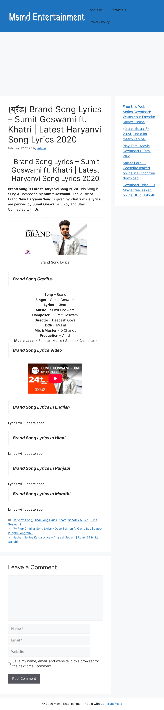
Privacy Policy (100, 22)
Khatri (62, 520)
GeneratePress (111, 704)
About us (96, 10)
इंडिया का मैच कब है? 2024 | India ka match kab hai (136, 134)
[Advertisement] (82, 62)
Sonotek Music (78, 520)
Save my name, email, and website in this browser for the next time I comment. (55, 663)
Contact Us (118, 10)
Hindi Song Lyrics (45, 520)
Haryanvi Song (22, 520)
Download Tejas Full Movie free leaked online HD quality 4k (139, 190)
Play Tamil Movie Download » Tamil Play (137, 151)
